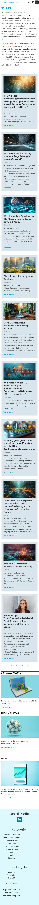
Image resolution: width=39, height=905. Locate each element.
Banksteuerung (11, 840)
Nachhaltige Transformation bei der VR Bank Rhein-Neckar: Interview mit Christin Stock (19, 621)
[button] (37, 2)
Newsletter (11, 875)
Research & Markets (11, 837)
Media (11, 855)
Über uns (11, 872)
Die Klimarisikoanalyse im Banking (19, 277)
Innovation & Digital (11, 834)
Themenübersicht (8, 62)
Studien (11, 858)
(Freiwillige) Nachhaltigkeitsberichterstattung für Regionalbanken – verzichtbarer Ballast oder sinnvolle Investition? (20, 101)
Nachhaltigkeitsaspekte (11, 15)
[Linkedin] (19, 819)
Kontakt (11, 878)
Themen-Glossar (11, 849)
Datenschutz (11, 884)
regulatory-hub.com (11, 890)
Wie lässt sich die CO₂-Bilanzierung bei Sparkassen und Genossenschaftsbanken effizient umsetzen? (18, 388)
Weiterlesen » (9, 125)
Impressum (11, 881)
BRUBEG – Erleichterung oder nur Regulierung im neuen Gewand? (17, 156)
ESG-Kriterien (7, 44)
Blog (11, 852)
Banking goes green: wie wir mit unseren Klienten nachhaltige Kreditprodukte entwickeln (19, 444)
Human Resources (11, 846)
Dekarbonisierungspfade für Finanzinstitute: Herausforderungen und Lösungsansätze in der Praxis (18, 506)
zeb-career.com (11, 893)
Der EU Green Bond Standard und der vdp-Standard (17, 325)
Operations (11, 843)
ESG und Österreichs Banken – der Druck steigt (19, 565)
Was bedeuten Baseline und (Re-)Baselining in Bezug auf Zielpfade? (19, 219)
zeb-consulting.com (11, 896)
